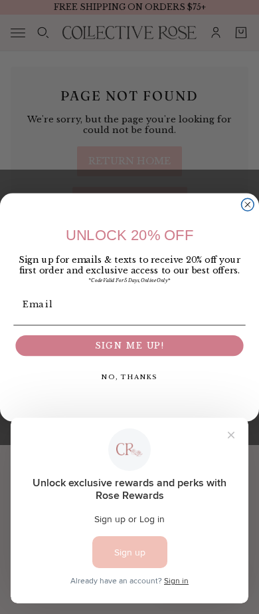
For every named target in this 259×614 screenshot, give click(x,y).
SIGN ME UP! (130, 346)
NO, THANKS (129, 377)
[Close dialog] (247, 204)
